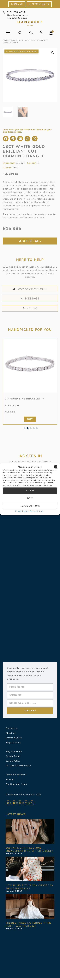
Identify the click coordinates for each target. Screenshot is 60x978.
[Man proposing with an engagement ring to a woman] (30, 869)
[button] (55, 467)
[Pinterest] (19, 802)
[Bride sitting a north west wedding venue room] (30, 906)
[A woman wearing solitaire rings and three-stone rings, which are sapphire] (30, 831)
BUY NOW (30, 241)
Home (5, 40)
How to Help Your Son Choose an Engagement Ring (29, 887)
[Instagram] (25, 802)
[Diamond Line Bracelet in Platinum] (30, 365)
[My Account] (41, 32)
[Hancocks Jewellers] (30, 23)
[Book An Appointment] (31, 32)
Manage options (30, 506)
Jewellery (14, 40)
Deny (30, 498)
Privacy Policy (36, 511)
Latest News (16, 814)
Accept (30, 490)
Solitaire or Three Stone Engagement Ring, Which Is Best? (29, 849)
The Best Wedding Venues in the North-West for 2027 (28, 924)
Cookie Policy (21, 511)
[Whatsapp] (31, 802)
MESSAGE (32, 298)
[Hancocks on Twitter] (8, 802)
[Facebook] (14, 802)
